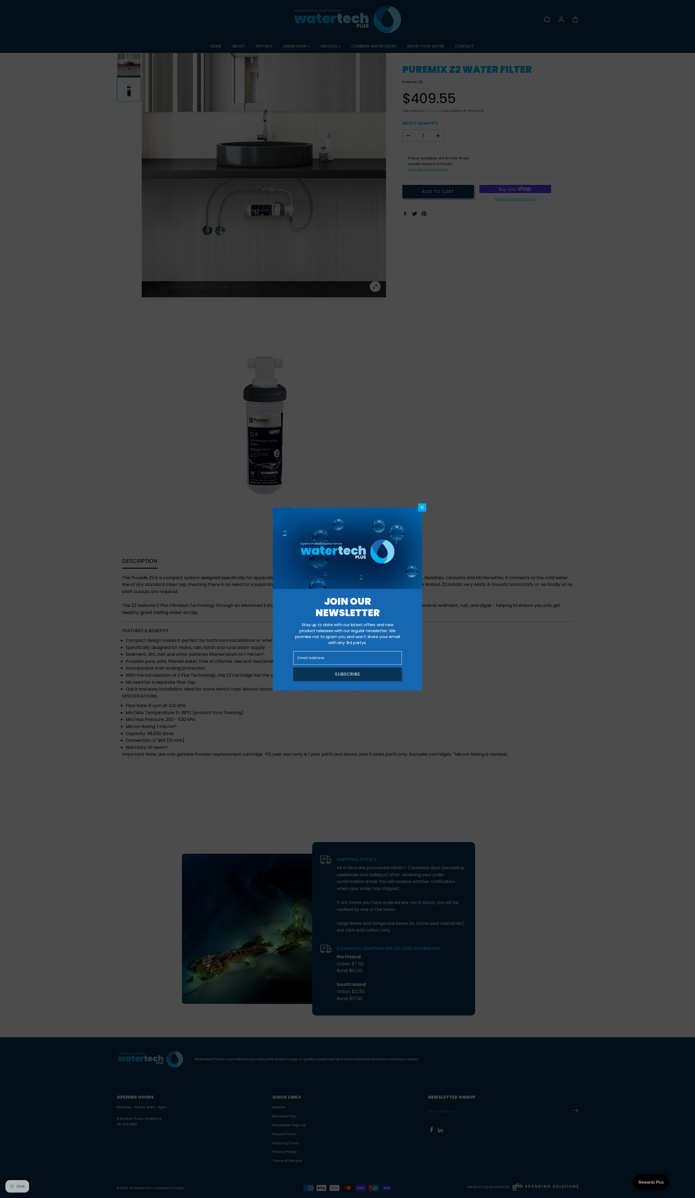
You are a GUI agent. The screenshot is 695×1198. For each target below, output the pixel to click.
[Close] (422, 507)
